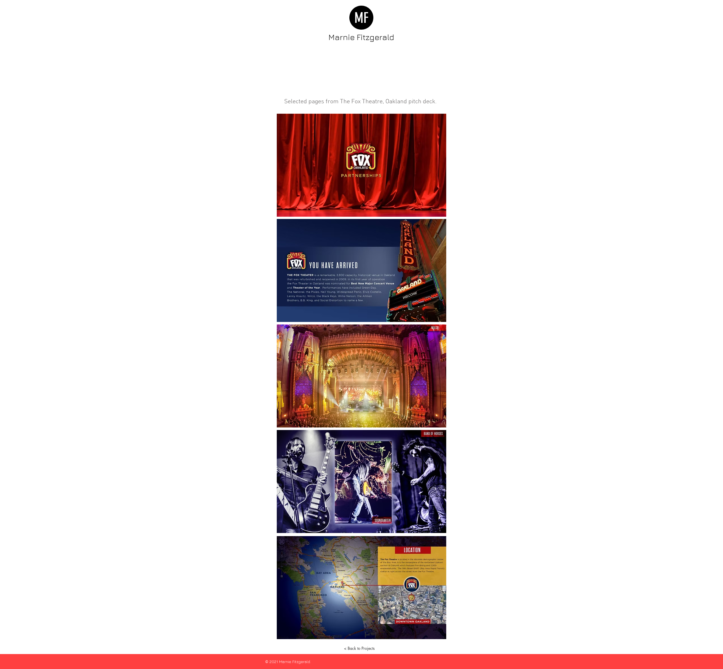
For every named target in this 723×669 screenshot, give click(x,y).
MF (361, 18)
